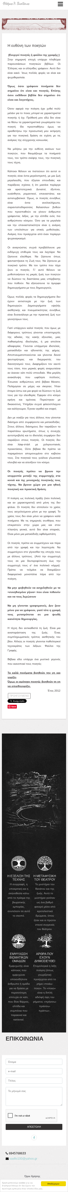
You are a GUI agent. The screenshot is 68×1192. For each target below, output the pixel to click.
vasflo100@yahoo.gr (23, 1158)
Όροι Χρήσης (32, 1176)
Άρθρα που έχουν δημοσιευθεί (44, 957)
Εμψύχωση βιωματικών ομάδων (18, 957)
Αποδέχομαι (53, 1183)
